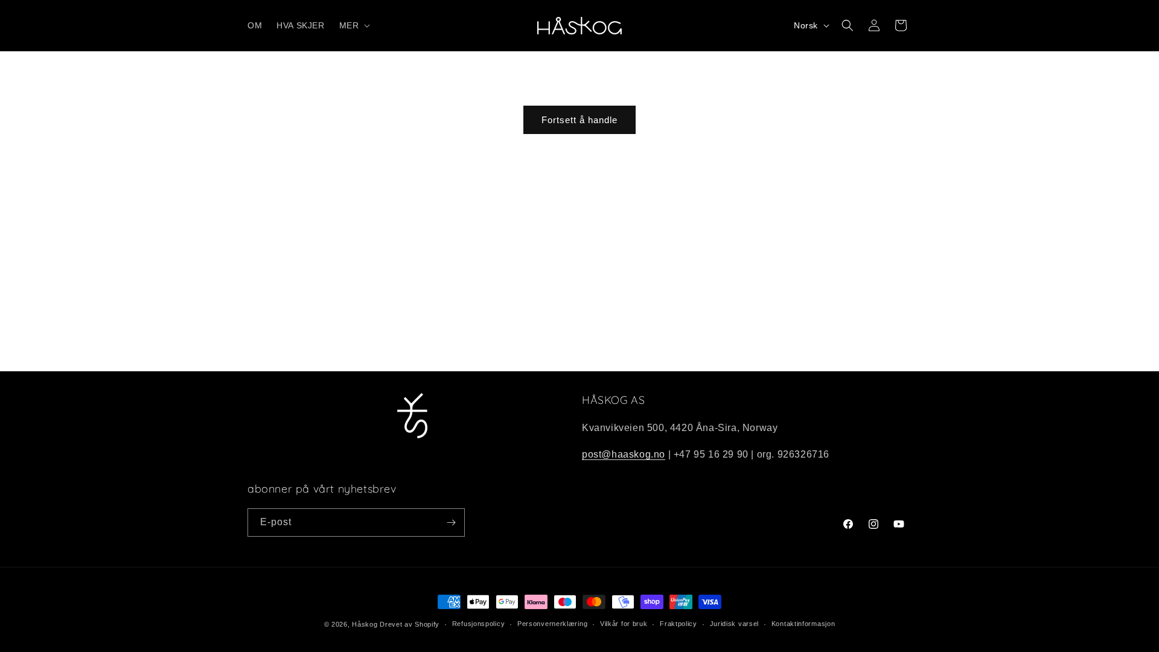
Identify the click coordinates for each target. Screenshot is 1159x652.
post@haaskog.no (623, 454)
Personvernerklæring (552, 623)
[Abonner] (451, 522)
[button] (353, 25)
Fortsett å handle (579, 120)
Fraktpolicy (678, 623)
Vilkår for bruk (624, 623)
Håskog (364, 624)
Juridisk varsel (734, 623)
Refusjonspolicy (478, 623)
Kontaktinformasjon (803, 623)
